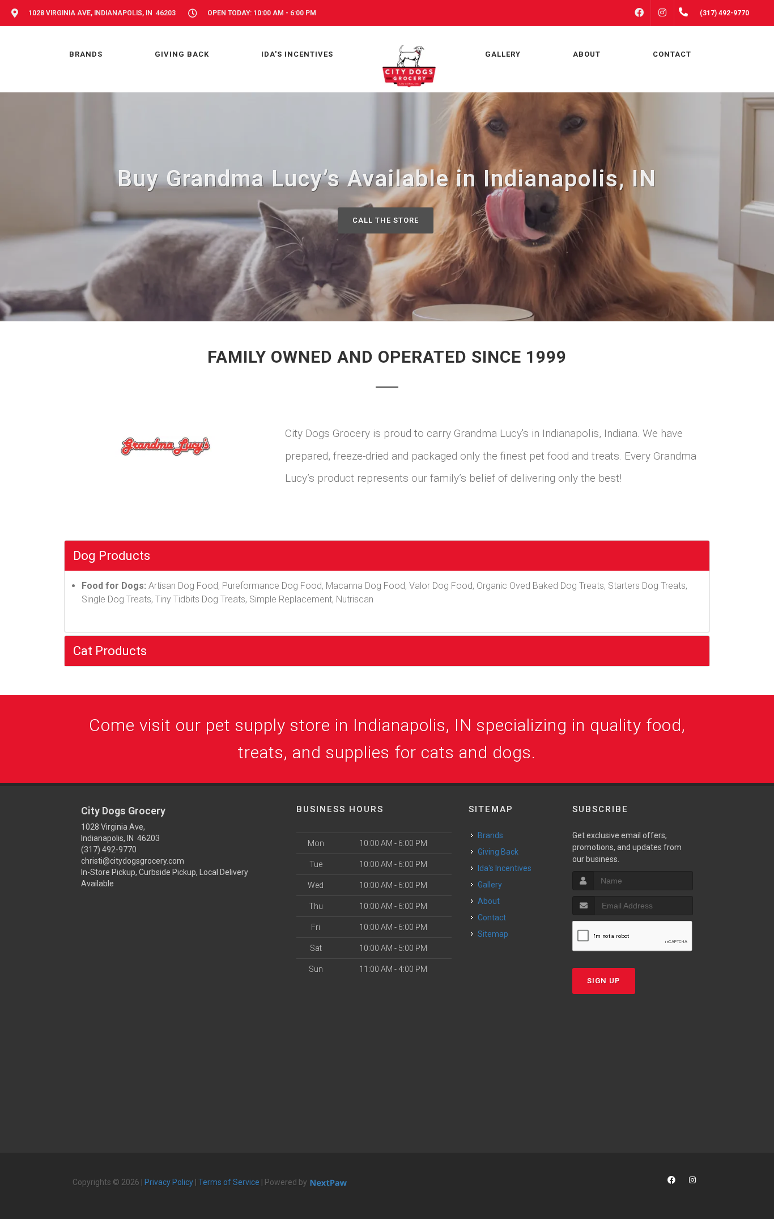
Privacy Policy (168, 1182)
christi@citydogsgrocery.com (132, 860)
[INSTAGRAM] (662, 13)
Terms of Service (229, 1182)
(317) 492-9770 (109, 849)
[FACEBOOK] (639, 13)
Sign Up (603, 980)
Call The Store (385, 220)
